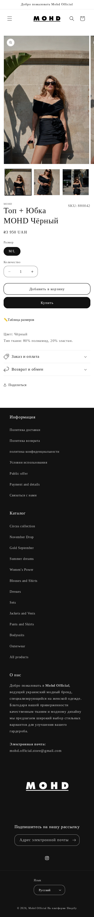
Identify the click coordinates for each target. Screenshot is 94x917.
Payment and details (25, 484)
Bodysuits (17, 635)
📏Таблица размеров (19, 320)
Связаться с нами (23, 495)
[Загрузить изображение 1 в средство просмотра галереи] (18, 182)
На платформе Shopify (62, 908)
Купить (47, 303)
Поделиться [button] (17, 385)
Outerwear (17, 646)
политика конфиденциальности (34, 451)
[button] (9, 18)
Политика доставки (25, 430)
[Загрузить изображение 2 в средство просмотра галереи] (47, 182)
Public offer (19, 473)
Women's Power (22, 569)
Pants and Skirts (22, 624)
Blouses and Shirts (23, 581)
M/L (12, 251)
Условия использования (28, 462)
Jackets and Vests (22, 613)
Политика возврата (25, 441)
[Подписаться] (74, 840)
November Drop (22, 537)
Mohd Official (37, 908)
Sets (13, 602)
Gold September (22, 548)
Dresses (15, 591)
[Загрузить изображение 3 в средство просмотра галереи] (75, 182)
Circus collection (22, 526)
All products (19, 657)
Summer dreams (22, 559)
